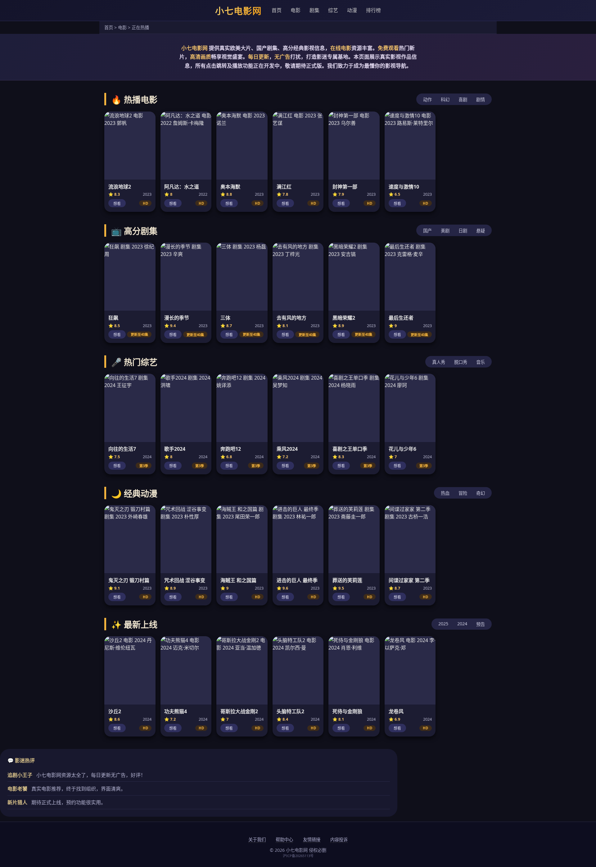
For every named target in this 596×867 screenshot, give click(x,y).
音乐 (480, 362)
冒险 (462, 493)
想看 (117, 204)
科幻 (445, 100)
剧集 (314, 10)
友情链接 (311, 839)
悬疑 (480, 231)
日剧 (462, 231)
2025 (443, 624)
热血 (445, 493)
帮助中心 (284, 839)
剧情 (480, 100)
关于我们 (257, 839)
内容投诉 (339, 839)
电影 (295, 10)
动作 (427, 100)
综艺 (333, 10)
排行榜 (373, 10)
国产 (427, 231)
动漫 (352, 10)
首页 (277, 10)
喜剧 (462, 100)
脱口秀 (460, 362)
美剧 (445, 231)
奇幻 (480, 493)
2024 (462, 624)
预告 (480, 624)
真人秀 (438, 362)
